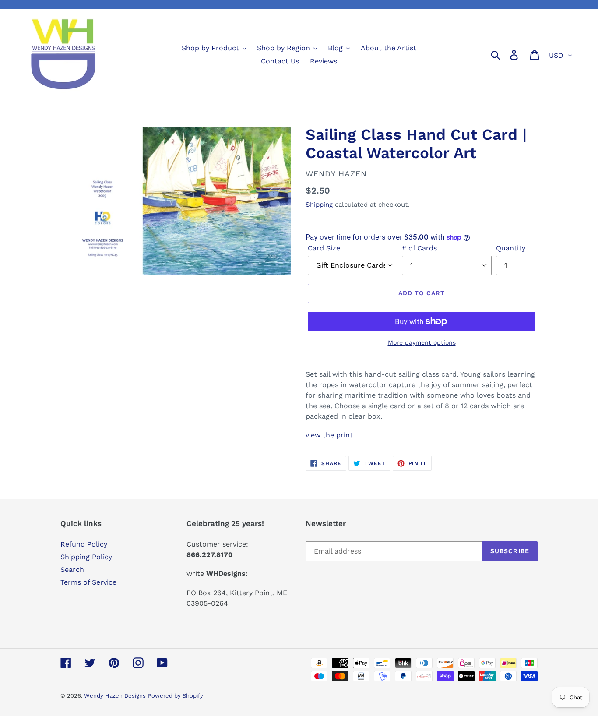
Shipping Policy (86, 557)
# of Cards (419, 248)
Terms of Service (88, 582)
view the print (329, 435)
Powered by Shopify (175, 695)
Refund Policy (83, 544)
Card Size (324, 248)
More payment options (422, 342)
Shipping (319, 204)
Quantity (510, 248)
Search (72, 569)
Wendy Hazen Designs (115, 695)
